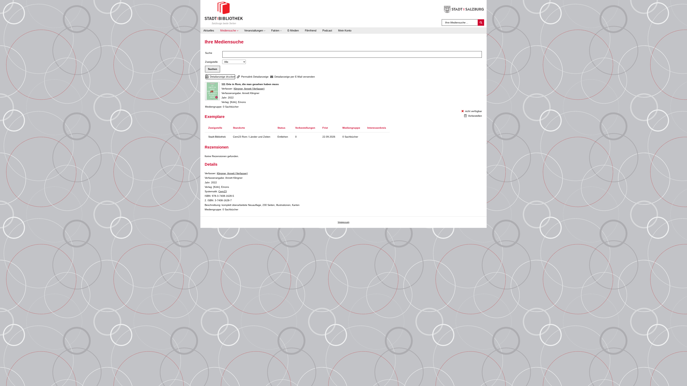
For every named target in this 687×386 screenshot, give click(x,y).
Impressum (343, 222)
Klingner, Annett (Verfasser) (249, 88)
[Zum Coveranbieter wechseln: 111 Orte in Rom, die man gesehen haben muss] (212, 91)
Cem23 (222, 191)
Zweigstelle (211, 61)
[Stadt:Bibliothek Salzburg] (224, 13)
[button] (229, 30)
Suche (208, 52)
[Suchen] (481, 22)
